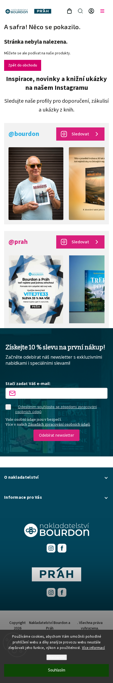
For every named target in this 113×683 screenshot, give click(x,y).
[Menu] (102, 10)
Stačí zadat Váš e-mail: (27, 383)
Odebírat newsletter (56, 435)
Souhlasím (56, 670)
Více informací (93, 647)
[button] (56, 477)
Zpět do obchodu (22, 65)
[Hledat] (80, 10)
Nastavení (57, 657)
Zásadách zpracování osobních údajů (59, 424)
